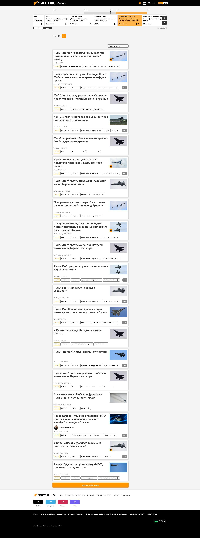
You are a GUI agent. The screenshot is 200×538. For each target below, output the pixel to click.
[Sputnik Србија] (44, 6)
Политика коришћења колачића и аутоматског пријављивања (106, 514)
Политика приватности (136, 514)
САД (105, 130)
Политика (69, 495)
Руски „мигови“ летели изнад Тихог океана (80, 351)
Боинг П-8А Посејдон (110, 258)
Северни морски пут (109, 237)
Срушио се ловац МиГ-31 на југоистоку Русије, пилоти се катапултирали (78, 396)
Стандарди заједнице (75, 514)
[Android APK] (159, 521)
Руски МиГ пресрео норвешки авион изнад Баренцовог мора (81, 268)
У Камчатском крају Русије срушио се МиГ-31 (77, 332)
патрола (83, 322)
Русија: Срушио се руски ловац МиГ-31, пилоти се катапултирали (78, 466)
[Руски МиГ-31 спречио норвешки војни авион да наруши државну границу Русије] (118, 312)
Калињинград (108, 435)
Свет (61, 495)
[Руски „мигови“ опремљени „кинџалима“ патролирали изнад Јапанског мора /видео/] (118, 56)
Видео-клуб (112, 66)
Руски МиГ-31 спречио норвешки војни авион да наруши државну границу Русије (80, 310)
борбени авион (99, 344)
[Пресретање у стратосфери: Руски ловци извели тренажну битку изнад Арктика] (118, 205)
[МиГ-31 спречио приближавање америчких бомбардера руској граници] (118, 120)
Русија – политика (86, 88)
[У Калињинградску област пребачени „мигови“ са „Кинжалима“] (118, 446)
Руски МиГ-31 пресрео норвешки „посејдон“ (74, 289)
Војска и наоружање (109, 173)
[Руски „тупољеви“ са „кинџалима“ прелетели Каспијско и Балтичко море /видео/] (118, 163)
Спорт (110, 495)
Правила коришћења (48, 514)
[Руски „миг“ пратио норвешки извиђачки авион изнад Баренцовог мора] (118, 376)
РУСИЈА (63, 88)
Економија (80, 495)
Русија (74, 88)
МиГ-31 (56, 35)
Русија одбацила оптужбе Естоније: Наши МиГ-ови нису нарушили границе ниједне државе (80, 77)
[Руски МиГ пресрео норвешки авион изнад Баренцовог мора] (118, 269)
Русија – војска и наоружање (69, 66)
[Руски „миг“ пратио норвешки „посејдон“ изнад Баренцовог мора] (118, 184)
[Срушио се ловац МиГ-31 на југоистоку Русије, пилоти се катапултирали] (118, 398)
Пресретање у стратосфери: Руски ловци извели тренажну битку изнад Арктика (79, 204)
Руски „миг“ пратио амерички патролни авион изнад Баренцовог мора (79, 246)
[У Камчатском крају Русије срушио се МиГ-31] (118, 334)
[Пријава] (149, 3)
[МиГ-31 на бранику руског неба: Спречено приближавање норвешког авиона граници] (118, 99)
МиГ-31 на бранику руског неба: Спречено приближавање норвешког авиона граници (81, 97)
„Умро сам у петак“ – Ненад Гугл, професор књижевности (129, 20)
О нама (35, 514)
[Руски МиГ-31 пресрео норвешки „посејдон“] (118, 291)
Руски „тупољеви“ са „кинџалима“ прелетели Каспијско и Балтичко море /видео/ (79, 163)
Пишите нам (61, 514)
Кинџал (86, 66)
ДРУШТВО (90, 495)
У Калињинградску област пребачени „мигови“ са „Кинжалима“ (77, 444)
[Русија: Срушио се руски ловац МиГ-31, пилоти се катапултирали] (118, 467)
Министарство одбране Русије (80, 344)
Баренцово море (76, 152)
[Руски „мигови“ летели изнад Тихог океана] (118, 355)
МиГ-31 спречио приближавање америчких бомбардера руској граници (81, 118)
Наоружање (101, 495)
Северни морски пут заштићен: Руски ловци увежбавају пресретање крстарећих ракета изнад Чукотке (80, 227)
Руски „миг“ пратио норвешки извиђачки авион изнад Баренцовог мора (80, 374)
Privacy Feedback (152, 514)
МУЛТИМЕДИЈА (98, 66)
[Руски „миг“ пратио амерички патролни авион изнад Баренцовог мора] (118, 248)
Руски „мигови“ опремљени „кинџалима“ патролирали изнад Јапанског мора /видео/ (80, 56)
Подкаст (117, 495)
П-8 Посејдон (97, 194)
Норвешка (97, 109)
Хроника (83, 408)
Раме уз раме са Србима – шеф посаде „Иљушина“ (56, 20)
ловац (114, 130)
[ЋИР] (160, 3)
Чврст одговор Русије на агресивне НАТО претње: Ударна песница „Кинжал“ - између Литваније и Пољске (80, 419)
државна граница (109, 322)
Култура (126, 495)
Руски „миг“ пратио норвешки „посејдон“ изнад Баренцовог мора (80, 182)
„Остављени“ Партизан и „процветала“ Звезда (78, 20)
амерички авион (91, 152)
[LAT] (165, 3)
